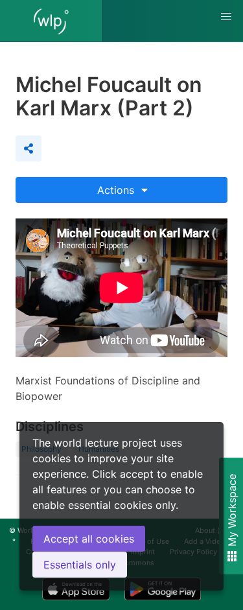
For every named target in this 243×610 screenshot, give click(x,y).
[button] (226, 17)
